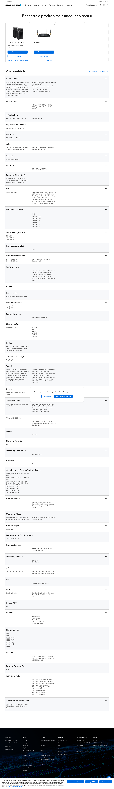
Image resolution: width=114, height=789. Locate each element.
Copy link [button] (105, 71)
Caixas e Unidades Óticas (29, 763)
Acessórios (25, 770)
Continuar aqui (47, 396)
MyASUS (95, 740)
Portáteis (25, 740)
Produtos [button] (28, 5)
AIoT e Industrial (27, 758)
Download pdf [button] (93, 71)
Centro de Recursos (62, 740)
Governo (42, 764)
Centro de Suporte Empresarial (83, 751)
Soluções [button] (36, 5)
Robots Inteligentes (27, 768)
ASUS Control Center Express (100, 745)
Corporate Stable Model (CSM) (83, 742)
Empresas (42, 742)
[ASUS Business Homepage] (13, 5)
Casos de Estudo (62, 742)
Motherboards (26, 753)
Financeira (42, 762)
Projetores (25, 748)
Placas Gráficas (26, 755)
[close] (81, 389)
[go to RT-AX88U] (44, 33)
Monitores (25, 745)
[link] (18, 56)
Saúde (41, 750)
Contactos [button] (69, 5)
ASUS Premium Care (80, 740)
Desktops (25, 742)
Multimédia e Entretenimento (47, 759)
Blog (59, 745)
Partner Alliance (9, 749)
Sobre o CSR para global (11, 742)
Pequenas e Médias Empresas (47, 740)
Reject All (92, 782)
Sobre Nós (8, 1)
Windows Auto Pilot (97, 748)
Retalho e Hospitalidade (46, 748)
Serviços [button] (43, 5)
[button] (100, 5)
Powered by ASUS (80, 745)
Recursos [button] (52, 5)
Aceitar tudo (106, 782)
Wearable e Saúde (27, 765)
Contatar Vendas (62, 751)
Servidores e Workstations (29, 750)
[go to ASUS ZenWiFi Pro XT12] (17, 33)
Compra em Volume (62, 754)
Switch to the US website (63, 396)
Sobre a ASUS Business (11, 740)
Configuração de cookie (76, 782)
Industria (42, 753)
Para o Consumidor (92, 5)
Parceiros (8, 746)
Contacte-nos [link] (104, 1)
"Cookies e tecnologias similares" (15, 786)
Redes (24, 760)
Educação (42, 745)
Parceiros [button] (60, 5)
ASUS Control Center (98, 742)
